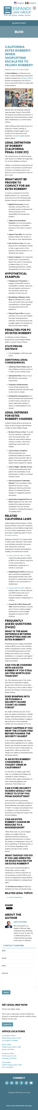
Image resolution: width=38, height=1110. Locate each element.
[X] (7, 1083)
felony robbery (27, 78)
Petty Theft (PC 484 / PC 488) (19, 555)
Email (4, 965)
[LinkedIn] (12, 1083)
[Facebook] (21, 1083)
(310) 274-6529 (20, 23)
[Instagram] (17, 1083)
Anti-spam (28, 1106)
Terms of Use (10, 1106)
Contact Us (7, 1024)
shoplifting (17, 136)
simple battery (12, 535)
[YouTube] (31, 1083)
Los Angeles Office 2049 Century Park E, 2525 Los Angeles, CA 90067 (11, 1038)
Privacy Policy (20, 1106)
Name (4, 950)
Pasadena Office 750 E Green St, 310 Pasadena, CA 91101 (9, 1055)
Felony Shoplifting (15, 897)
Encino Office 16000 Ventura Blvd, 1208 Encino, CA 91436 (11, 1046)
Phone (4, 958)
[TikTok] (26, 1083)
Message (5, 973)
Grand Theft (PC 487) (16, 588)
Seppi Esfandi (15, 69)
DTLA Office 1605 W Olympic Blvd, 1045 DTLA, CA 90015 (12, 1064)
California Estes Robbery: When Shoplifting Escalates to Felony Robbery (19, 56)
